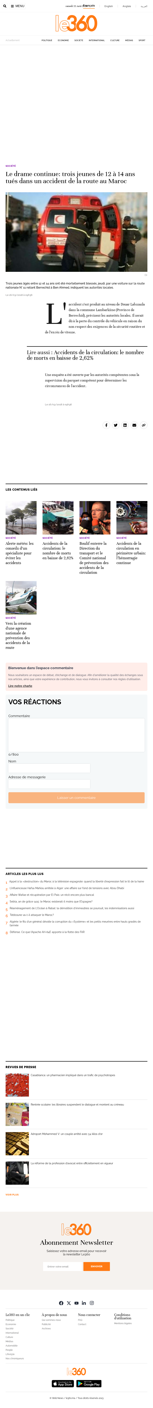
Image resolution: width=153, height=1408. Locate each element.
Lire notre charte (20, 686)
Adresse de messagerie (27, 777)
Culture (115, 40)
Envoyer (96, 1266)
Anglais (127, 6)
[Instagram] (92, 1303)
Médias (129, 40)
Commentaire (19, 716)
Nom (12, 761)
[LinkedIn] (84, 1303)
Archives (46, 1328)
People (9, 1350)
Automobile (12, 1345)
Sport (142, 40)
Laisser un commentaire (76, 798)
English (108, 6)
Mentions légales (123, 1323)
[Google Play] (89, 1383)
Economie (63, 40)
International (97, 40)
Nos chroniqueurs (15, 1358)
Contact (82, 1324)
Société (78, 40)
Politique (47, 40)
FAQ (80, 1320)
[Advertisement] (76, 90)
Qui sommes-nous (51, 1320)
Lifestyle (10, 1354)
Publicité (46, 1324)
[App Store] (63, 1383)
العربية (144, 6)
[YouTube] (76, 1303)
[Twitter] (69, 1303)
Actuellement (13, 40)
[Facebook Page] (61, 1303)
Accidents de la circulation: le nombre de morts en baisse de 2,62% (85, 355)
